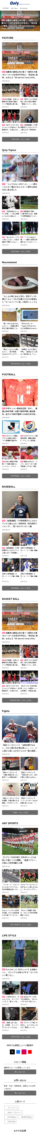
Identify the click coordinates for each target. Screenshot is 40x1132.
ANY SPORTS (10, 823)
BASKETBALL (26, 1117)
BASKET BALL (10, 599)
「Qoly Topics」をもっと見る (20, 251)
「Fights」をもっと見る (20, 812)
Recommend (9, 262)
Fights (6, 711)
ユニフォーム (12, 1108)
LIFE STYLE (9, 935)
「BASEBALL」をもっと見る (20, 588)
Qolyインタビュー (14, 1112)
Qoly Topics (9, 150)
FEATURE (7, 37)
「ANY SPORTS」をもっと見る (20, 925)
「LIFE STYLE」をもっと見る (20, 1037)
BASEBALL (8, 486)
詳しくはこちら (20, 1072)
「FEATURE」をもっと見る (20, 139)
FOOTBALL (9, 374)
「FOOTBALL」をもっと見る (20, 476)
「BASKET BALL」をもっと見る (20, 700)
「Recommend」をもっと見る (20, 363)
